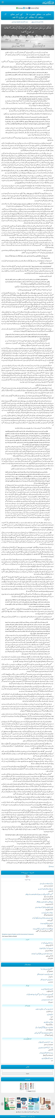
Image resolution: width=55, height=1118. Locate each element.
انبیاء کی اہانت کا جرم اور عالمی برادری (46, 884)
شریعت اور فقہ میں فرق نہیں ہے (47, 989)
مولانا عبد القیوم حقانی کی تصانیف (47, 1058)
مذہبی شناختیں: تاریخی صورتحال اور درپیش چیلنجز (45, 902)
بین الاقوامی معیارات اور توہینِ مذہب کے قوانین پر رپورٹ (43, 929)
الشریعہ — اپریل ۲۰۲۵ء (27, 873)
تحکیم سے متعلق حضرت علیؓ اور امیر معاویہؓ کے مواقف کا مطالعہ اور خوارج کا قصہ (39, 894)
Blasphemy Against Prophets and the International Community (18, 934)
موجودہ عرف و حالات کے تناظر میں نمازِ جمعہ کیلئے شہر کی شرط (42, 918)
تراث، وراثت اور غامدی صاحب (47, 1000)
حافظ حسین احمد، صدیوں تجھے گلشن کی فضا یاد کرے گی (44, 1028)
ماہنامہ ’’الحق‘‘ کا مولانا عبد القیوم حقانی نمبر (45, 1042)
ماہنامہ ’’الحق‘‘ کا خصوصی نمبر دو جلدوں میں (45, 1048)
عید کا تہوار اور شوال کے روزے (47, 913)
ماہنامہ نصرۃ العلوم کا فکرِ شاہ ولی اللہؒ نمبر (46, 1053)
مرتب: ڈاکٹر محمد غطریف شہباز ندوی (20, 22)
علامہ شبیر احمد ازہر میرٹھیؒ (37, 22)
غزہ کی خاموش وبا (50, 1015)
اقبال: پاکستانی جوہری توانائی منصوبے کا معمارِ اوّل (44, 907)
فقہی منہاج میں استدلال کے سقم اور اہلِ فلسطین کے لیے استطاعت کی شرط (39, 995)
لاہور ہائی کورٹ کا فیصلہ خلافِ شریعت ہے (45, 889)
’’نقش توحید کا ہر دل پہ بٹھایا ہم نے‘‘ (46, 969)
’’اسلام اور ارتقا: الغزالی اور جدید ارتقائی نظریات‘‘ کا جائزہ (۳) (42, 954)
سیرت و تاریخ (51, 866)
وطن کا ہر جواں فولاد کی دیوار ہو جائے (46, 923)
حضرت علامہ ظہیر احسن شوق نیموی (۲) (46, 948)
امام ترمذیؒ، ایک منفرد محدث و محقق (47, 980)
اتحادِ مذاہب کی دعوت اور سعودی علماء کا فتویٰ (45, 974)
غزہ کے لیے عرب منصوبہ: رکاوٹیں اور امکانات (44, 1009)
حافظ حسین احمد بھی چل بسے (48, 1022)
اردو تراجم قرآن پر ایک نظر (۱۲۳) (47, 943)
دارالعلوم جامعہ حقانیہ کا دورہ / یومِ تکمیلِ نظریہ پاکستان (44, 1033)
